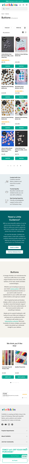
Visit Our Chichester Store (14, 252)
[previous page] (8, 166)
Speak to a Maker (14, 247)
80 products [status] (6, 33)
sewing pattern (14, 289)
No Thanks (14, 460)
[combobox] (14, 9)
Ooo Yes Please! (15, 456)
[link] (14, 396)
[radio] (23, 33)
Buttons (7, 13)
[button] (23, 4)
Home (2, 13)
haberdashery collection (11, 321)
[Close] (26, 449)
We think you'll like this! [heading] (14, 344)
